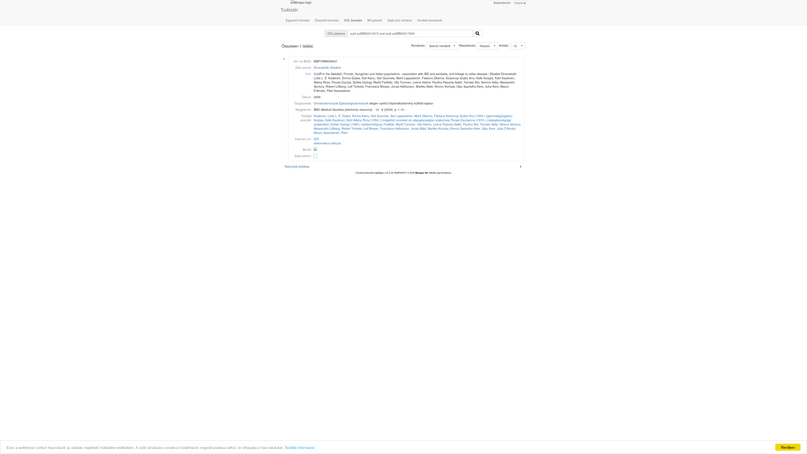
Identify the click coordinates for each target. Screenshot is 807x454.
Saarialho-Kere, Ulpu (474, 128)
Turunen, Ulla (413, 124)
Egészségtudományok (353, 103)
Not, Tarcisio (482, 124)
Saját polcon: (303, 156)
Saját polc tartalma (399, 20)
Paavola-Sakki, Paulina (457, 124)
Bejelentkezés (502, 2)
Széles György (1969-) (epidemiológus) (356, 124)
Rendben (788, 447)
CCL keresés (353, 20)
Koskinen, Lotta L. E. (327, 116)
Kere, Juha (496, 128)
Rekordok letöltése (297, 166)
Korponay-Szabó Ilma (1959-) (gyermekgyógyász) (479, 116)
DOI (316, 139)
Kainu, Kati (369, 116)
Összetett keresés (327, 20)
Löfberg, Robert (340, 128)
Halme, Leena (432, 124)
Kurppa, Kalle (323, 120)
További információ (299, 447)
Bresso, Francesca (381, 128)
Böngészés (374, 20)
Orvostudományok (326, 103)
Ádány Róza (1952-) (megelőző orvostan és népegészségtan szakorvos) (401, 120)
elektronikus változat (327, 143)
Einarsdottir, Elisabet (327, 67)
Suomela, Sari (386, 116)
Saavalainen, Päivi (335, 133)
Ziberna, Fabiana (433, 116)
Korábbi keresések (429, 20)
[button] (518, 45)
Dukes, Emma (351, 116)
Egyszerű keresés (298, 20)
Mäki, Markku (429, 128)
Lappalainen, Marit (408, 116)
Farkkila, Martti (393, 124)
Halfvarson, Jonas (407, 128)
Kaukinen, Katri (342, 120)
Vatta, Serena (500, 124)
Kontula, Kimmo (448, 128)
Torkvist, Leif (359, 128)
